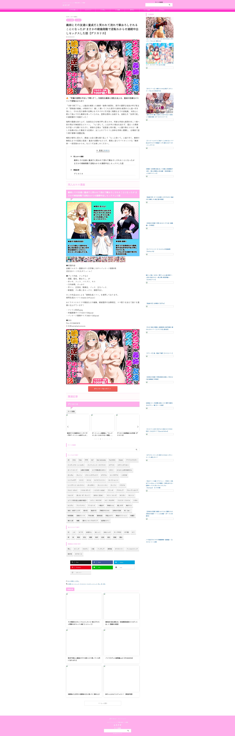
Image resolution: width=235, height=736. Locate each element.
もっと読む (103, 703)
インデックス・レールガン (76, 465)
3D (68, 532)
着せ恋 (85, 510)
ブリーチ (110, 490)
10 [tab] (111, 439)
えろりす (66, 5)
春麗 (78, 521)
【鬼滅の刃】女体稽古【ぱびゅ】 (155, 303)
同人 (69, 549)
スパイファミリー (99, 480)
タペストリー (119, 549)
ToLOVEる (112, 460)
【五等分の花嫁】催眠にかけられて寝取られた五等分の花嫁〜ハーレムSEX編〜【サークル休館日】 (159, 514)
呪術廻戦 (70, 515)
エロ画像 (117, 10)
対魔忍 (132, 515)
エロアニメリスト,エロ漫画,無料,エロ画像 (117, 722)
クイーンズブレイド (91, 475)
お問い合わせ (112, 718)
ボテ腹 (126, 532)
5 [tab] (102, 439)
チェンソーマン (102, 485)
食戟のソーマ (81, 515)
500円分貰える (73, 10)
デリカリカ (78, 173)
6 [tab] (104, 439)
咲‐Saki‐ (127, 510)
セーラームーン (113, 480)
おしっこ (97, 532)
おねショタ (107, 532)
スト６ (89, 480)
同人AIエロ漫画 (78, 156)
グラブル (104, 475)
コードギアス (114, 475)
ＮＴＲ (81, 532)
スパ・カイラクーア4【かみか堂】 (156, 65)
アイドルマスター (131, 460)
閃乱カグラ (109, 515)
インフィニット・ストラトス (96, 465)
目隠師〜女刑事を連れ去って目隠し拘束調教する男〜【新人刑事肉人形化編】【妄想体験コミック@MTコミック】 (159, 171)
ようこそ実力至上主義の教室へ (77, 500)
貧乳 (108, 537)
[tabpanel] (78, 425)
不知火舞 (91, 515)
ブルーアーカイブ (132, 490)
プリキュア (120, 490)
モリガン (122, 495)
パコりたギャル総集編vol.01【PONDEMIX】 (119, 658)
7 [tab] (106, 439)
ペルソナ (70, 495)
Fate (80, 460)
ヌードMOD (117, 532)
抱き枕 (70, 554)
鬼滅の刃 (93, 510)
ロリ (133, 532)
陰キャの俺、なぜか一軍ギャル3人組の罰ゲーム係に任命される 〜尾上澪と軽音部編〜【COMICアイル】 (159, 277)
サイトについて (122, 718)
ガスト (111, 470)
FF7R (86, 460)
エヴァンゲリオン (123, 465)
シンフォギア (72, 480)
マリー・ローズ (111, 495)
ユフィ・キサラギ (95, 500)
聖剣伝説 (99, 515)
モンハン (131, 495)
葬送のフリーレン (121, 515)
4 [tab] (100, 439)
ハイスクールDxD (99, 490)
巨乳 (84, 537)
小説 (92, 549)
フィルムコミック (132, 549)
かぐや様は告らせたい (99, 470)
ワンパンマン (81, 505)
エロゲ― (85, 549)
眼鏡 (114, 537)
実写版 (110, 549)
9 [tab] (110, 439)
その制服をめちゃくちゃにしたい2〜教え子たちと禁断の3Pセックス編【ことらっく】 (84, 623)
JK (72, 584)
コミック (76, 549)
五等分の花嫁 (117, 510)
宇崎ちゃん (110, 505)
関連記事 (76, 170)
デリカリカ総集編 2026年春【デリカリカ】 (102, 434)
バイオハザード (85, 490)
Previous (67, 426)
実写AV (132, 10)
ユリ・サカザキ (109, 500)
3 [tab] (99, 439)
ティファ (113, 485)
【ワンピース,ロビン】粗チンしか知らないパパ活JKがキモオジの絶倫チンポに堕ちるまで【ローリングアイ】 (159, 143)
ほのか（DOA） (98, 495)
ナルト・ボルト (72, 490)
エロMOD (161, 10)
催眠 (90, 537)
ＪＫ (74, 532)
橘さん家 (70, 521)
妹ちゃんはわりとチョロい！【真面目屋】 (119, 694)
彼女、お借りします (74, 510)
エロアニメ (88, 10)
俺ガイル (129, 505)
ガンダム (70, 475)
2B (68, 460)
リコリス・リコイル (124, 500)
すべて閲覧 (71, 411)
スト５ (81, 480)
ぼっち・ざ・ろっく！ (83, 495)
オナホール (78, 554)
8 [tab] (108, 439)
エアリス (111, 465)
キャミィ (79, 475)
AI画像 (69, 584)
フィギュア (100, 549)
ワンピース (91, 505)
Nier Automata (101, 460)
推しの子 (120, 505)
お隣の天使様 (85, 470)
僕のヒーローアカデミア (90, 521)
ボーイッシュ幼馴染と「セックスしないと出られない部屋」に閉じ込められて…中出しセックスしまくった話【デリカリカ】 (77, 434)
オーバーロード (72, 470)
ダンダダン (91, 485)
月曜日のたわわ (104, 510)
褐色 (78, 537)
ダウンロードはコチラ (101, 389)
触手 (96, 537)
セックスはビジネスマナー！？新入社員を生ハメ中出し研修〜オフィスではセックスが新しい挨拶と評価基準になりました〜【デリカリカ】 (127, 434)
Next (138, 426)
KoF (92, 460)
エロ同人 (102, 10)
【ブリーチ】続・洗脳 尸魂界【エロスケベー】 (159, 353)
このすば (124, 475)
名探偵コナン (105, 521)
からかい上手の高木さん (124, 470)
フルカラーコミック (91, 584)
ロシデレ (70, 505)
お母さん (89, 532)
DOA (74, 460)
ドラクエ (122, 485)
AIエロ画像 (147, 10)
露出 (121, 537)
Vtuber (121, 460)
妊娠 (102, 537)
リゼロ (135, 500)
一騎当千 (101, 505)
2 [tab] (97, 439)
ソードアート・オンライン (76, 485)
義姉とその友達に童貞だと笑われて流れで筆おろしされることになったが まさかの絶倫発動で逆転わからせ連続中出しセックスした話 (104, 162)
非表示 (106, 150)
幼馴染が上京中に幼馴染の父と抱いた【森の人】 (84, 694)
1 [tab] (95, 439)
